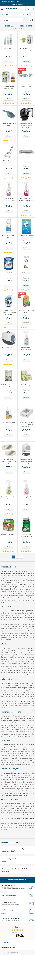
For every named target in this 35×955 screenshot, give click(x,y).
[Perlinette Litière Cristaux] (8, 263)
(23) (13, 66)
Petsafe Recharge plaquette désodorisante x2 (9, 461)
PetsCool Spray (8, 48)
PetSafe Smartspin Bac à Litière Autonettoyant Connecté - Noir (26, 125)
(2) (30, 215)
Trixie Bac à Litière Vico (8, 347)
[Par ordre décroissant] (26, 20)
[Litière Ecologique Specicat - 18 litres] (26, 525)
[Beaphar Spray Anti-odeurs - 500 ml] (8, 487)
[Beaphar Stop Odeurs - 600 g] (8, 226)
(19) (30, 66)
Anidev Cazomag (26, 86)
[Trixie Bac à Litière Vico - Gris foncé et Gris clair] (8, 338)
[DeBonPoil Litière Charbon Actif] (8, 375)
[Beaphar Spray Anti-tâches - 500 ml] (26, 487)
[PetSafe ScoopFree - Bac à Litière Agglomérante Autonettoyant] (26, 413)
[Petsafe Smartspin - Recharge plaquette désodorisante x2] (8, 450)
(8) (30, 103)
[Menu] (2, 9)
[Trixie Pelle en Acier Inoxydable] (8, 151)
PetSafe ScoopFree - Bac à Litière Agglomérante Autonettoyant (26, 424)
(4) (13, 140)
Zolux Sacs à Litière (26, 273)
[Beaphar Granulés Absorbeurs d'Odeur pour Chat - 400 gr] (8, 300)
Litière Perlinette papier (26, 385)
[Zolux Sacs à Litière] (26, 263)
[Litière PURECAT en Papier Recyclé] (26, 301)
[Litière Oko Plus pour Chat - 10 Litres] (8, 524)
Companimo (5, 942)
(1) (13, 178)
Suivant (21, 557)
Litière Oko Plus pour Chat (8, 534)
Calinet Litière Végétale (26, 235)
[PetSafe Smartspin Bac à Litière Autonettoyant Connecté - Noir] (26, 114)
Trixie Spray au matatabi (8, 422)
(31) (13, 103)
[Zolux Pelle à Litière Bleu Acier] (8, 114)
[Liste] (32, 14)
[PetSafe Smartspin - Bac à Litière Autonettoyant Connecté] (26, 450)
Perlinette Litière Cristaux (9, 273)
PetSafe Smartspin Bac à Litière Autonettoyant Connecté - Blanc (26, 461)
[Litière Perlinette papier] (26, 375)
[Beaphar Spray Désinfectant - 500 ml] (8, 188)
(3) (30, 551)
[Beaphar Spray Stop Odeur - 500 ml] (26, 189)
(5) (30, 178)
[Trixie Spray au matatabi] (8, 412)
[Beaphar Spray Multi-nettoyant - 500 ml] (26, 338)
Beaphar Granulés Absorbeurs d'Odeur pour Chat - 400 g (9, 312)
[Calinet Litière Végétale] (26, 226)
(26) (13, 551)
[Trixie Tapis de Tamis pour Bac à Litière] (26, 151)
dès (10, 2)
